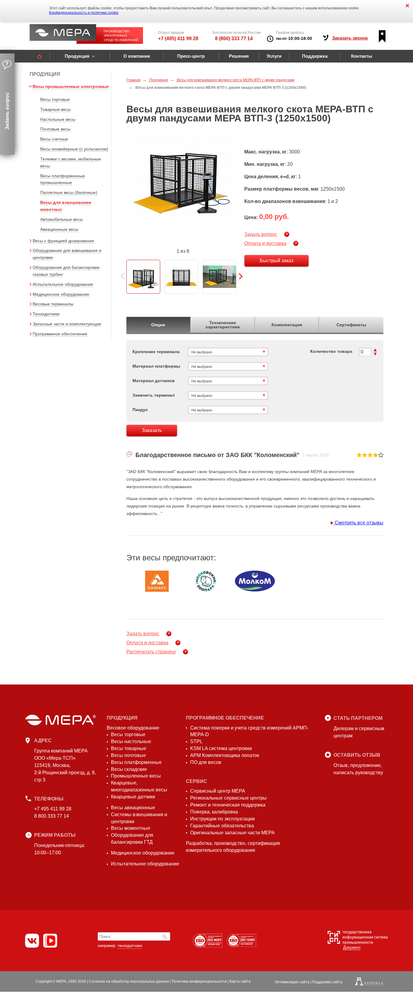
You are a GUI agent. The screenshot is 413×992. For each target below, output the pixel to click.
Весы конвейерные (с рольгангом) (74, 149)
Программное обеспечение (60, 333)
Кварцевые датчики (133, 796)
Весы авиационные (133, 807)
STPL (196, 741)
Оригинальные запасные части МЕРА (232, 832)
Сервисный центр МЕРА (217, 791)
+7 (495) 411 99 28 (178, 38)
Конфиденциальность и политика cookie (84, 13)
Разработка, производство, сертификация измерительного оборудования (233, 847)
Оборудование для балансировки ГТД (132, 839)
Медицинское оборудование (61, 294)
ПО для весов (205, 762)
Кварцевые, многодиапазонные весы (139, 786)
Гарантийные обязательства (222, 825)
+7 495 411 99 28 (52, 808)
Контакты (361, 56)
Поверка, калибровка (214, 811)
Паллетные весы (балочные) (68, 192)
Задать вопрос (260, 234)
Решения (239, 56)
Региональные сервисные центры (228, 797)
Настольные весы (57, 119)
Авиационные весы (59, 229)
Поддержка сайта (327, 982)
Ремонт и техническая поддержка (227, 804)
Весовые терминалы (53, 303)
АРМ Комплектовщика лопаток (224, 755)
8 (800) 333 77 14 (234, 38)
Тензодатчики (46, 313)
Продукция (77, 56)
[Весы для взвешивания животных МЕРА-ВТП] (183, 176)
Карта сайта (240, 981)
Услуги (274, 56)
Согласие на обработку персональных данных (129, 981)
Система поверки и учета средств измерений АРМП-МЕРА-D (249, 731)
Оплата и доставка (265, 243)
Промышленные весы (136, 775)
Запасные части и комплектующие (67, 323)
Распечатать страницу (151, 651)
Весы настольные (131, 741)
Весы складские (129, 769)
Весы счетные (54, 139)
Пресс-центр (191, 56)
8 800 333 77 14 (51, 816)
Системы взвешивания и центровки (139, 818)
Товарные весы (55, 109)
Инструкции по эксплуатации (222, 818)
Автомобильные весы (61, 219)
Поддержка (314, 56)
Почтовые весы (55, 129)
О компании (136, 56)
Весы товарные (128, 748)
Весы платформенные (136, 762)
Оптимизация (292, 982)
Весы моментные (130, 828)
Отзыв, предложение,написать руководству (358, 769)
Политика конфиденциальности (199, 981)
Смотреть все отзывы (358, 522)
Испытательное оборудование (63, 284)
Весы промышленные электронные (71, 86)
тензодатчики (130, 945)
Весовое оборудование (133, 727)
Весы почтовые (128, 755)
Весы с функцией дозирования (63, 240)
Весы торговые (55, 99)
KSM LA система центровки (221, 748)
